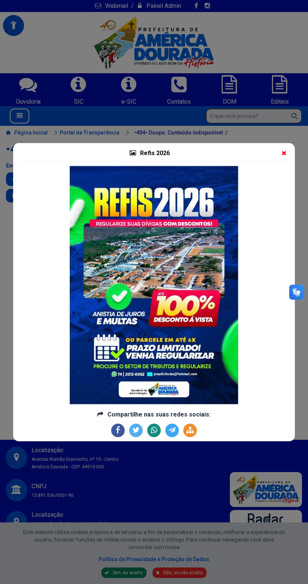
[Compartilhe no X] (136, 430)
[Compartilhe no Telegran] (172, 430)
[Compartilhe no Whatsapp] (154, 430)
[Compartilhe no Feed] (190, 430)
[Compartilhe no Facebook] (118, 430)
